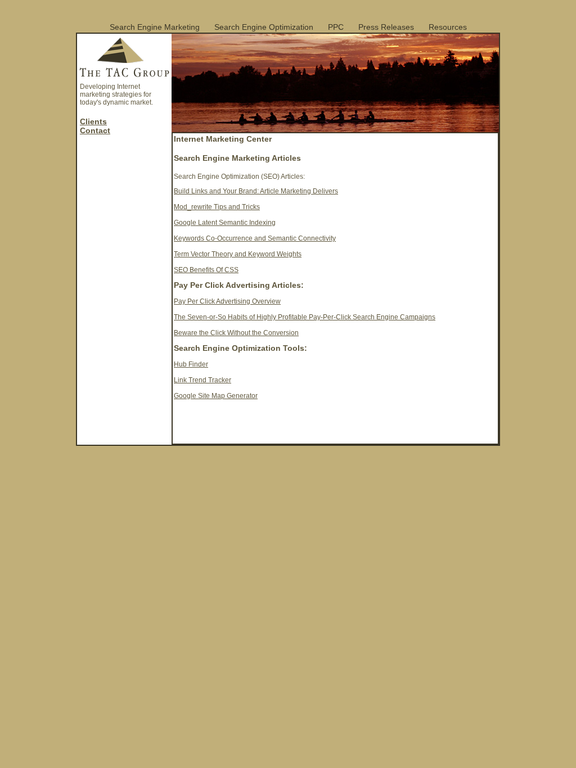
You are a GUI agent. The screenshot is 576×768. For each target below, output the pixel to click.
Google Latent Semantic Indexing (225, 223)
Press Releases (386, 26)
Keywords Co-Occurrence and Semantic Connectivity (255, 238)
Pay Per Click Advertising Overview (227, 301)
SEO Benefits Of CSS (206, 270)
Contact (95, 130)
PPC (336, 26)
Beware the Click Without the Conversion (236, 333)
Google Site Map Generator (216, 396)
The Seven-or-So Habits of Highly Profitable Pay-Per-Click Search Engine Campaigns (304, 317)
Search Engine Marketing (155, 26)
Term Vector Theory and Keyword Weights (238, 254)
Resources (448, 26)
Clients (93, 121)
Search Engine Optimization (263, 26)
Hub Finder (191, 364)
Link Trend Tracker (202, 380)
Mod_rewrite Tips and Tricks (217, 207)
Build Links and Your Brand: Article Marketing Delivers (256, 191)
